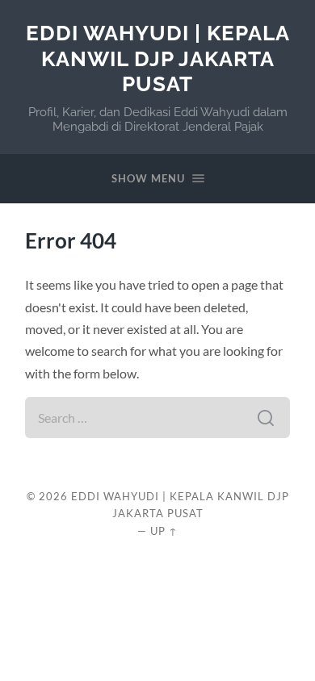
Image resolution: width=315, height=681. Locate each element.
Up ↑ (164, 530)
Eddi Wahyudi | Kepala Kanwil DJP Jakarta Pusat (158, 58)
